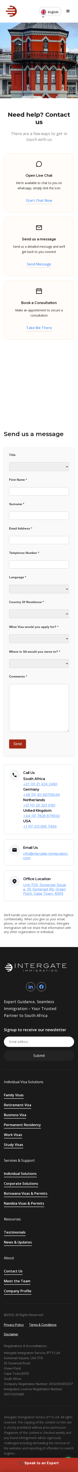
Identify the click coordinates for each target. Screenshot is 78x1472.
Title (12, 455)
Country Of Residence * (26, 602)
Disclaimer (11, 1334)
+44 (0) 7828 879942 (41, 816)
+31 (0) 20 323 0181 (39, 805)
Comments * (18, 676)
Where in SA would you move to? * (34, 651)
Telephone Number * (24, 553)
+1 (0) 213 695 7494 (40, 826)
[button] (50, 11)
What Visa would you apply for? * (33, 627)
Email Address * (20, 528)
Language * (17, 577)
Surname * (16, 504)
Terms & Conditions (43, 1325)
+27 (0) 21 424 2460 (40, 784)
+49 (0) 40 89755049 (41, 795)
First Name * (18, 479)
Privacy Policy (14, 1325)
